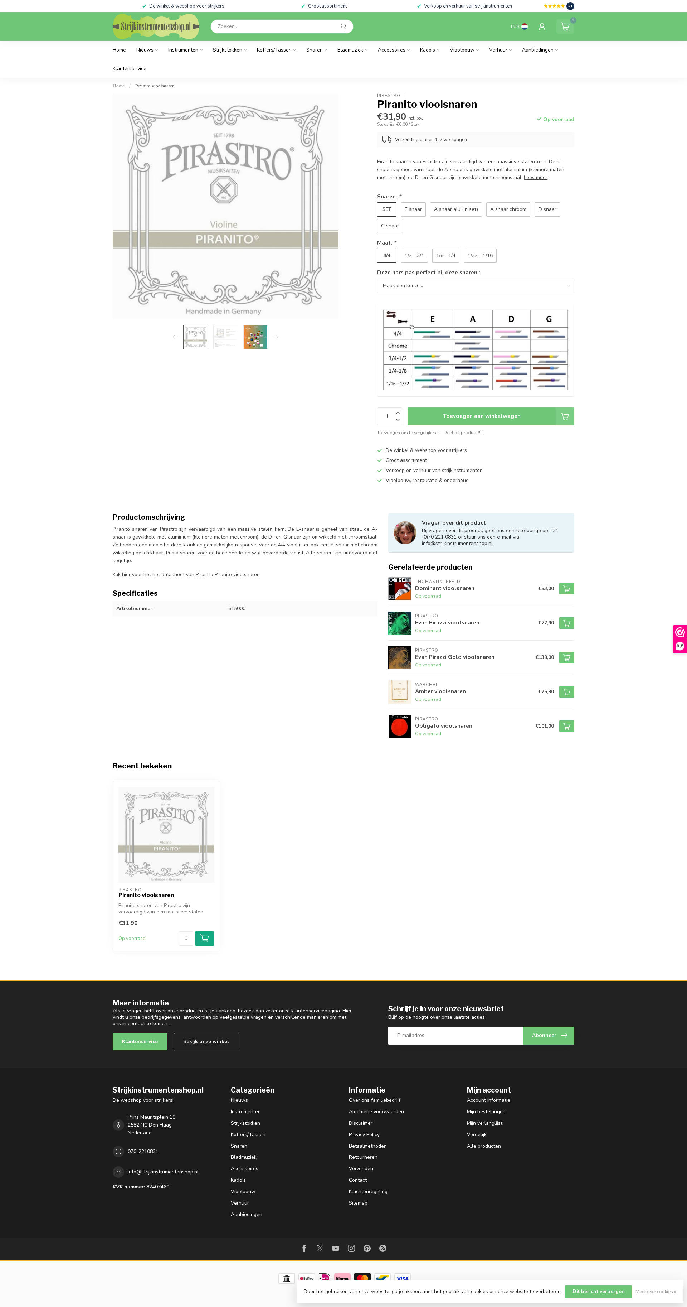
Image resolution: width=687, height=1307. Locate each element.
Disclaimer (360, 1123)
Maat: (386, 242)
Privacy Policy (364, 1134)
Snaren (314, 50)
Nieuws (145, 50)
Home (119, 50)
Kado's (427, 50)
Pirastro (388, 96)
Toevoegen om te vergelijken (406, 432)
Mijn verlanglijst (484, 1123)
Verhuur (498, 50)
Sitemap (358, 1203)
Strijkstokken (227, 50)
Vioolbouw (462, 50)
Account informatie (488, 1100)
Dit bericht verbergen (598, 1291)
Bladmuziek (350, 50)
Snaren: (389, 196)
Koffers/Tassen (274, 50)
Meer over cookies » (655, 1291)
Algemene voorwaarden (376, 1111)
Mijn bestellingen (486, 1111)
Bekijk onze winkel (206, 1041)
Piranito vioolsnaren (155, 85)
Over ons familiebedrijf (374, 1100)
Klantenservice (129, 68)
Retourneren (363, 1157)
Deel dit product (461, 432)
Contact (358, 1180)
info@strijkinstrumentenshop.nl (163, 1171)
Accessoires (391, 50)
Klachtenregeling (368, 1191)
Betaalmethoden (368, 1146)
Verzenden (361, 1168)
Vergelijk (477, 1134)
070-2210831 (143, 1151)
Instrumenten (183, 50)
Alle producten (484, 1146)
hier (126, 574)
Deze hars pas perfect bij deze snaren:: (428, 272)
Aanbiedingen (538, 50)
